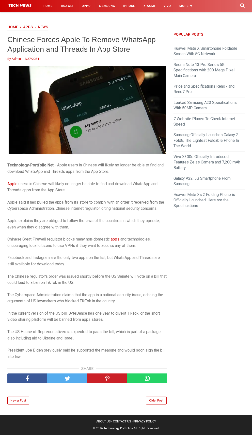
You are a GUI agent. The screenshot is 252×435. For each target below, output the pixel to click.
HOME (48, 6)
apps (115, 239)
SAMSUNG (107, 6)
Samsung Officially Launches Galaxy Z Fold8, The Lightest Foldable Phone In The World (206, 140)
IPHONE (129, 6)
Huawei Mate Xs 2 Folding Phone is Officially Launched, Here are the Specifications (204, 200)
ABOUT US (103, 421)
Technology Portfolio (117, 428)
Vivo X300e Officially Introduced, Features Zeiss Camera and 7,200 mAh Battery (206, 162)
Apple (12, 183)
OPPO (86, 6)
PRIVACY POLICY (144, 421)
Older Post (156, 400)
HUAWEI (67, 6)
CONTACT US (122, 421)
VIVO (167, 6)
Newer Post (18, 400)
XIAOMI (149, 6)
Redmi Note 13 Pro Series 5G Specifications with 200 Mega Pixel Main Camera (204, 70)
